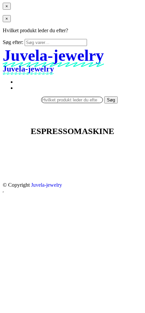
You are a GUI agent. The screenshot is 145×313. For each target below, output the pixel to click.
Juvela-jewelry (46, 185)
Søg (111, 99)
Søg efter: (13, 42)
